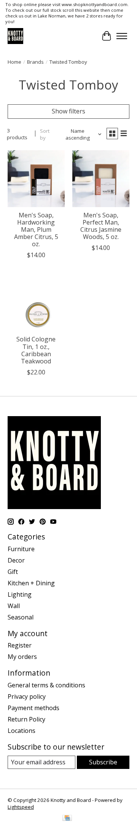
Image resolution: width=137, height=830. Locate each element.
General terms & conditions (46, 685)
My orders (22, 656)
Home (14, 61)
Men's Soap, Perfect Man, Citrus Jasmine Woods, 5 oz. (100, 226)
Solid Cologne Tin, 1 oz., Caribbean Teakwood (36, 350)
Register (20, 645)
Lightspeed (21, 806)
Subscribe (103, 762)
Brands (35, 61)
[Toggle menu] (121, 36)
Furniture (21, 549)
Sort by (44, 134)
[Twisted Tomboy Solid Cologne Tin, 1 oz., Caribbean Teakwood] (36, 302)
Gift (13, 571)
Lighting (20, 594)
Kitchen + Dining (31, 583)
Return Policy (26, 719)
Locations (21, 730)
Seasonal (20, 617)
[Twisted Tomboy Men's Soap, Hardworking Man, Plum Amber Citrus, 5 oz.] (36, 178)
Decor (16, 560)
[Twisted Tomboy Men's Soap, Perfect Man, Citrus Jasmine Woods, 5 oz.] (100, 178)
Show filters (68, 111)
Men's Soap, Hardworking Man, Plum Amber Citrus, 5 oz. (36, 229)
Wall (14, 606)
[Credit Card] (67, 818)
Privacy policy (27, 696)
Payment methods (33, 708)
